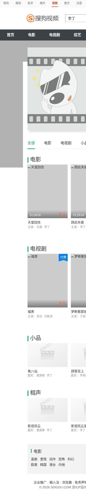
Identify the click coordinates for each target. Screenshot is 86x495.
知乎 (30, 3)
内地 (61, 464)
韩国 (43, 464)
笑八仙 (32, 371)
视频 (55, 3)
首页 (10, 35)
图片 (42, 3)
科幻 (71, 459)
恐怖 (61, 459)
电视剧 (54, 35)
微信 (18, 3)
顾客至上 (77, 371)
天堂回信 (34, 222)
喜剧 (34, 459)
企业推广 (40, 482)
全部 (31, 143)
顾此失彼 (77, 222)
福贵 (31, 311)
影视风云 (34, 426)
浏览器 (67, 482)
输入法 (54, 482)
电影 (31, 35)
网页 (6, 3)
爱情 (43, 459)
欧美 (34, 464)
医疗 (67, 3)
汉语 (79, 3)
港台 (52, 464)
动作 (52, 459)
